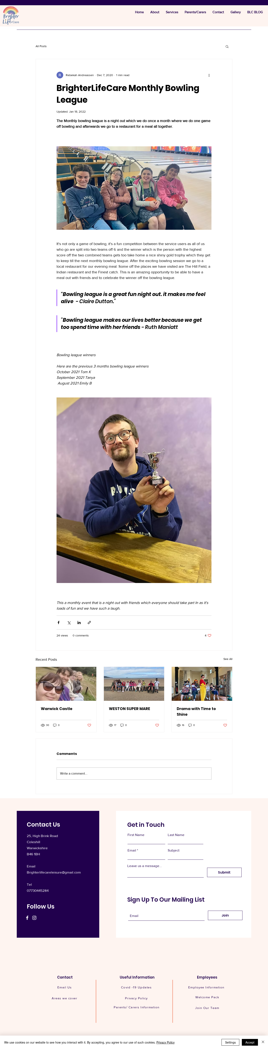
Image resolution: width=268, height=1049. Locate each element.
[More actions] (208, 75)
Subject (173, 850)
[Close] (262, 1042)
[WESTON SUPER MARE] (134, 684)
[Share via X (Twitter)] (69, 622)
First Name (136, 834)
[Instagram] (34, 917)
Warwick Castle (56, 708)
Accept (249, 1042)
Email (132, 850)
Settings (230, 1042)
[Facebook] (27, 917)
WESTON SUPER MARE (129, 708)
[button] (227, 46)
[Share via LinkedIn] (79, 622)
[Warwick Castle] (66, 684)
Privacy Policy (165, 1042)
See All (227, 659)
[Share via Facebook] (59, 622)
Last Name (176, 834)
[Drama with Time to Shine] (202, 684)
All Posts (41, 46)
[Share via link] (89, 622)
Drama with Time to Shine (196, 711)
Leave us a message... (144, 865)
